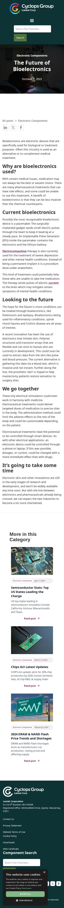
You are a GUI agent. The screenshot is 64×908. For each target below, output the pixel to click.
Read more (27, 888)
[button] (32, 20)
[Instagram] (52, 883)
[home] (32, 8)
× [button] (44, 872)
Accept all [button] (25, 894)
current (54, 283)
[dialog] (25, 887)
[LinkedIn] (58, 883)
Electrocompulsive (14, 251)
